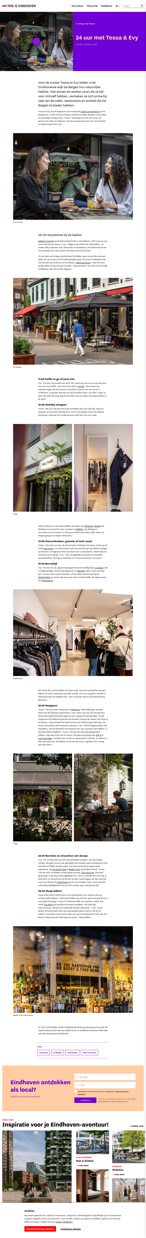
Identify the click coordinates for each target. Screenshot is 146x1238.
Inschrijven (85, 1100)
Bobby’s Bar (74, 869)
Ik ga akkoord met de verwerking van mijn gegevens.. (103, 1092)
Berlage (81, 571)
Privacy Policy (103, 1101)
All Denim (88, 526)
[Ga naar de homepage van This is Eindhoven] (19, 5)
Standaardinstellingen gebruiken (40, 1229)
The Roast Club (59, 869)
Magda (97, 526)
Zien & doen (77, 6)
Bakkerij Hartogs (46, 241)
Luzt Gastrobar (45, 738)
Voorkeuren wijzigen (71, 1229)
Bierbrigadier (44, 577)
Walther (79, 529)
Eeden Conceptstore (90, 111)
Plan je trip (92, 6)
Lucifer (81, 386)
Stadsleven (106, 6)
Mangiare (75, 709)
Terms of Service (117, 1101)
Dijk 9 (98, 735)
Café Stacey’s (63, 882)
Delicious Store (83, 262)
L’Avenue (99, 567)
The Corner (48, 548)
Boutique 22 (47, 580)
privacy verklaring (64, 1221)
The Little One (87, 872)
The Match (48, 904)
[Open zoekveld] (142, 6)
